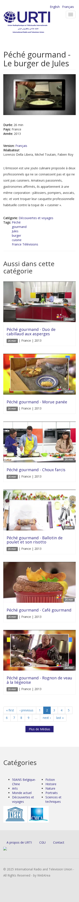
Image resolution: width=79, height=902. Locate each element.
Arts (15, 788)
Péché (16, 222)
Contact (58, 842)
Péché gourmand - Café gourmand (39, 610)
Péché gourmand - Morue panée (37, 401)
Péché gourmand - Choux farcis (36, 469)
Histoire (50, 784)
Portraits (51, 793)
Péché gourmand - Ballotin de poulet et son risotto (35, 540)
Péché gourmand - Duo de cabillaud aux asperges (31, 331)
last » (60, 718)
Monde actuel (22, 793)
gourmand (19, 227)
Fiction (50, 780)
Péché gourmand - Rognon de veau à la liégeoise (39, 680)
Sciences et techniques (53, 799)
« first (10, 710)
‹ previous (26, 710)
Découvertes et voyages (36, 218)
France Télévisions (25, 244)
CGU (42, 842)
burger (16, 235)
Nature (50, 788)
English (55, 7)
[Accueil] (34, 22)
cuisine (17, 240)
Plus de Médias (39, 729)
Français (68, 7)
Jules (15, 231)
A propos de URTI (19, 842)
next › (47, 718)
